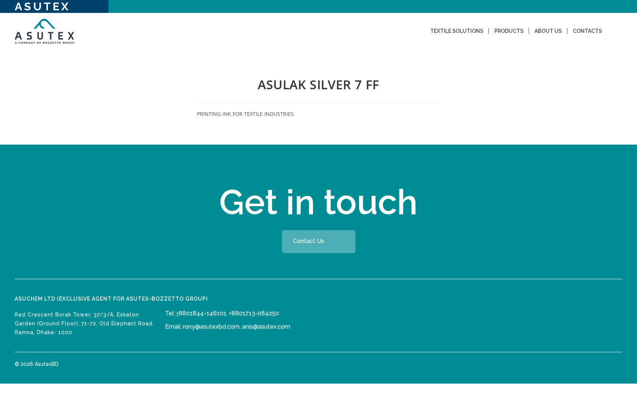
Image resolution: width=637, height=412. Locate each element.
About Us (548, 31)
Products (508, 31)
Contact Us (308, 241)
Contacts (587, 31)
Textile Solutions (456, 31)
